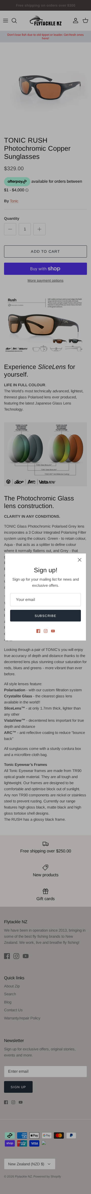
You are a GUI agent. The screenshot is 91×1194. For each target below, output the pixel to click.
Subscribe (45, 616)
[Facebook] (38, 631)
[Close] (79, 559)
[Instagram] (46, 631)
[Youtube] (53, 631)
